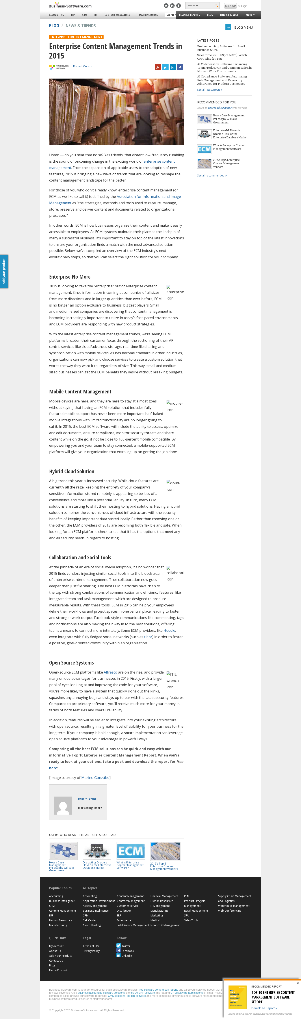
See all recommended (211, 175)
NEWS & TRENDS (81, 25)
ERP (73, 15)
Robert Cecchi (82, 66)
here (53, 768)
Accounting (56, 15)
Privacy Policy (91, 951)
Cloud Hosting (92, 925)
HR (95, 15)
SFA (186, 915)
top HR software (136, 995)
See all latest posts (209, 90)
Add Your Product (60, 956)
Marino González (95, 777)
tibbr (148, 636)
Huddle (169, 630)
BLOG (54, 25)
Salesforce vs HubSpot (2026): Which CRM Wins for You (222, 56)
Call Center (90, 920)
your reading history (220, 107)
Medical (155, 920)
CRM (84, 15)
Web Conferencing (229, 911)
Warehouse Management (233, 906)
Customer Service (128, 906)
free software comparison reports (158, 989)
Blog (210, 15)
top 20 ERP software (142, 992)
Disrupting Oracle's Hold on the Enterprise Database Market (97, 865)
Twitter (126, 946)
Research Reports (189, 15)
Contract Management (131, 901)
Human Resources (60, 920)
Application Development (99, 901)
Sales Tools (191, 920)
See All (170, 15)
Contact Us (56, 960)
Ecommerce (124, 920)
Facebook (128, 951)
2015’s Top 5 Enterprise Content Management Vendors (226, 163)
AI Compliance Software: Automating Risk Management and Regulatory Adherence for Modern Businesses (222, 80)
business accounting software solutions (101, 992)
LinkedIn (127, 956)
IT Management (160, 906)
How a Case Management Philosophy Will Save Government (229, 119)
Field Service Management (133, 925)
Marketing (156, 915)
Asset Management (95, 906)
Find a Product (229, 15)
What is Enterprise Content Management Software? (229, 147)
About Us (55, 951)
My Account (56, 946)
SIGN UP (230, 5)
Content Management (118, 15)
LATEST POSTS (208, 40)
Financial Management (164, 896)
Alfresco (110, 672)
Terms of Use (91, 946)
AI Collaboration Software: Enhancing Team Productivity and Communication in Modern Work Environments (224, 67)
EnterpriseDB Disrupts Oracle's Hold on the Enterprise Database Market (230, 134)
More (247, 15)
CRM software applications (187, 992)
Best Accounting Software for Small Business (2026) (221, 48)
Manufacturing (148, 15)
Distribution (124, 911)
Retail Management (196, 911)
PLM (186, 896)
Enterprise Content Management (76, 37)
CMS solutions (116, 995)
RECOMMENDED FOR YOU (216, 102)
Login (244, 5)
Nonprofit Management (165, 925)
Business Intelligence (62, 901)
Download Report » (264, 1008)
